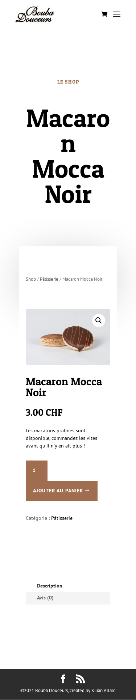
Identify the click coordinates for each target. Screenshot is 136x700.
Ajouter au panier (58, 490)
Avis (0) (45, 597)
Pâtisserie (49, 279)
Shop (31, 279)
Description (49, 585)
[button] (98, 320)
